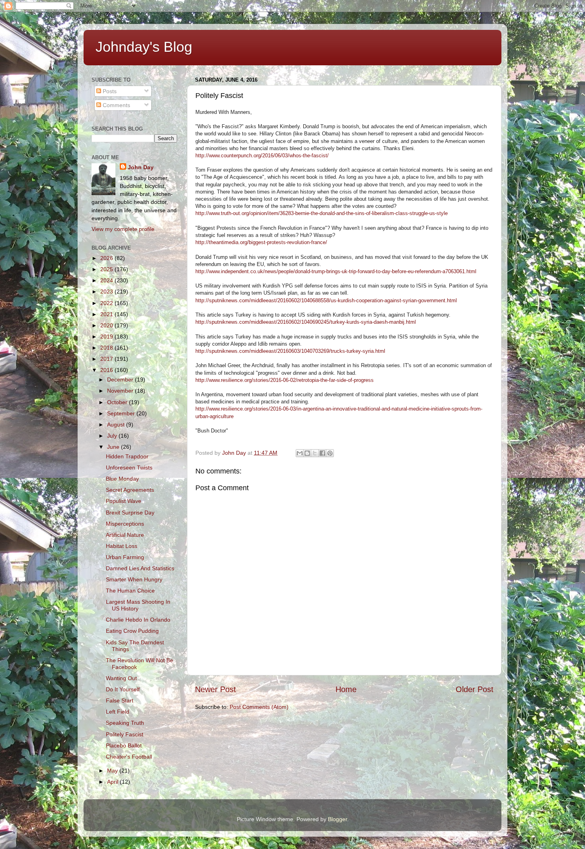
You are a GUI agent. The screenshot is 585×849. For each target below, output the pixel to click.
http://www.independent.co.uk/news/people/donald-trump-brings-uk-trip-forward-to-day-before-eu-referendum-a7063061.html (335, 271)
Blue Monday (122, 478)
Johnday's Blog (144, 47)
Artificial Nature (125, 535)
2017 (107, 359)
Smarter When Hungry (134, 579)
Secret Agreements (130, 490)
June (114, 447)
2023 (107, 291)
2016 (107, 370)
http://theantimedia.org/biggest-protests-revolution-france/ (261, 242)
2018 (107, 347)
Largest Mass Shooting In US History (138, 605)
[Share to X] (315, 453)
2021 (107, 314)
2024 (107, 280)
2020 (107, 325)
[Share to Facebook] (322, 453)
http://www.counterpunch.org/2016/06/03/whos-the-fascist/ (262, 155)
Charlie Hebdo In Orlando (138, 619)
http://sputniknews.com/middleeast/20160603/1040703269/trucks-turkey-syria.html (290, 351)
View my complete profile (123, 229)
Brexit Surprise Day (130, 512)
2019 (107, 336)
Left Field (117, 711)
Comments (115, 105)
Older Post (474, 689)
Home (346, 689)
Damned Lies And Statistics (140, 568)
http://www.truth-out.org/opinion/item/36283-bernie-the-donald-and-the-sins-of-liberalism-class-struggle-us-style (321, 213)
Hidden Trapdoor (127, 456)
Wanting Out (121, 678)
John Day (141, 167)
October (118, 402)
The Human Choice (130, 590)
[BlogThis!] (307, 453)
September (121, 413)
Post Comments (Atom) (259, 707)
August (116, 424)
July (113, 435)
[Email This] (300, 453)
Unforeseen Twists (129, 467)
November (121, 390)
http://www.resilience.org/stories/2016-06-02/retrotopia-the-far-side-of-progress (284, 380)
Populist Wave (123, 501)
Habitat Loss (121, 546)
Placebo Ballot (124, 745)
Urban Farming (125, 557)
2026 (107, 258)
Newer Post (215, 689)
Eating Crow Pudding (132, 631)
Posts (109, 91)
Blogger (337, 819)
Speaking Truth (125, 723)
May (113, 770)
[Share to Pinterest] (330, 453)
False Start (119, 700)
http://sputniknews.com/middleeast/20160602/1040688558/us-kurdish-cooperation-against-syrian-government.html (326, 300)
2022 (107, 303)
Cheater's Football (129, 756)
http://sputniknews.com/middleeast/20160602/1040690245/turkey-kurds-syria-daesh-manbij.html (305, 322)
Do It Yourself (123, 689)
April (113, 782)
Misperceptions (125, 523)
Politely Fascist (124, 734)
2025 (107, 269)
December (121, 379)
